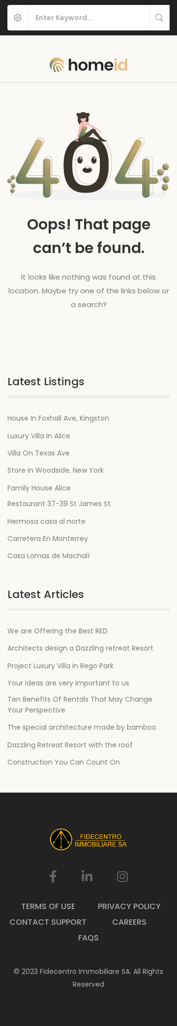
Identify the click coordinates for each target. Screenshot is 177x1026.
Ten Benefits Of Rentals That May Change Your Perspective (79, 704)
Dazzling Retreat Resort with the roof (70, 745)
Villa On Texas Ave (38, 453)
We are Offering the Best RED (57, 631)
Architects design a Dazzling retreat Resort (80, 648)
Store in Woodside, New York (55, 470)
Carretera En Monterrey (47, 538)
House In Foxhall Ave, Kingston (58, 418)
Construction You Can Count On (63, 762)
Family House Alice (39, 488)
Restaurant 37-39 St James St (59, 504)
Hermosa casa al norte (46, 521)
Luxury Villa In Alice (38, 436)
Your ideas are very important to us (68, 683)
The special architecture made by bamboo (81, 727)
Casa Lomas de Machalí (48, 556)
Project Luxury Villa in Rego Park (60, 666)
